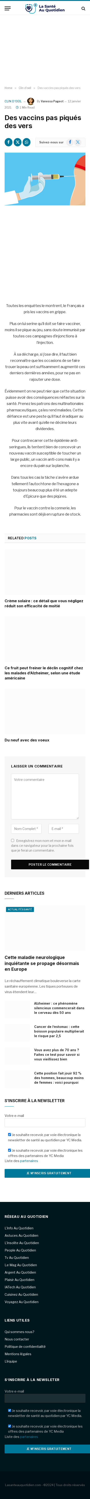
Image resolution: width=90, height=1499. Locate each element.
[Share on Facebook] (8, 142)
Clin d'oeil (13, 101)
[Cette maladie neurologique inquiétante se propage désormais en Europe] (45, 928)
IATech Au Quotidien (20, 1287)
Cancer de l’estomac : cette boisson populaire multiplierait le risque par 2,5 (59, 1031)
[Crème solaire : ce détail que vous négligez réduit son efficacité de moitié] (45, 572)
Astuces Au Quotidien (21, 1235)
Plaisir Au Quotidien (19, 1280)
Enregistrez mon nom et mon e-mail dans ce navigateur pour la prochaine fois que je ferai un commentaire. (42, 845)
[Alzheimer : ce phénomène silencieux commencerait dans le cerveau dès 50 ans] (17, 1009)
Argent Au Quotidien (20, 1272)
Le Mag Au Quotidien (21, 1265)
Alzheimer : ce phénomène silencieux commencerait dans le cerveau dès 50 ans (59, 1008)
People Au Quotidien (20, 1250)
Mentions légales (18, 1354)
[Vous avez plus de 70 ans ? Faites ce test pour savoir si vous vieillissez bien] (17, 1056)
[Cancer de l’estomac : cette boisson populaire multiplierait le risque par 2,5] (17, 1033)
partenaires (29, 1161)
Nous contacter (17, 1339)
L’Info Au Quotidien (19, 1228)
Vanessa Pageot (52, 101)
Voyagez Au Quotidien (22, 1302)
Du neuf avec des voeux (27, 740)
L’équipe (11, 1361)
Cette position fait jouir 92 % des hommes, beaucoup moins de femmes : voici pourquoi (59, 1077)
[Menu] (8, 8)
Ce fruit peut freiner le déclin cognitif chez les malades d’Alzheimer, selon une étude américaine (44, 673)
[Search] (83, 8)
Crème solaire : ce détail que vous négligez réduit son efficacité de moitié (44, 603)
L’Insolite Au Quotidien (22, 1243)
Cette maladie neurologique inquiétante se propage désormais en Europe (42, 963)
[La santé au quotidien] (45, 8)
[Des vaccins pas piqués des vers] (45, 179)
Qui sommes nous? (19, 1332)
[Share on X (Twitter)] (17, 142)
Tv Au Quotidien (17, 1258)
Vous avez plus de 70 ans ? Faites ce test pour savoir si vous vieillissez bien (57, 1054)
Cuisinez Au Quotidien (21, 1294)
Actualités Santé (20, 909)
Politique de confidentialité (25, 1347)
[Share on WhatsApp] (26, 142)
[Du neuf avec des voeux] (45, 711)
